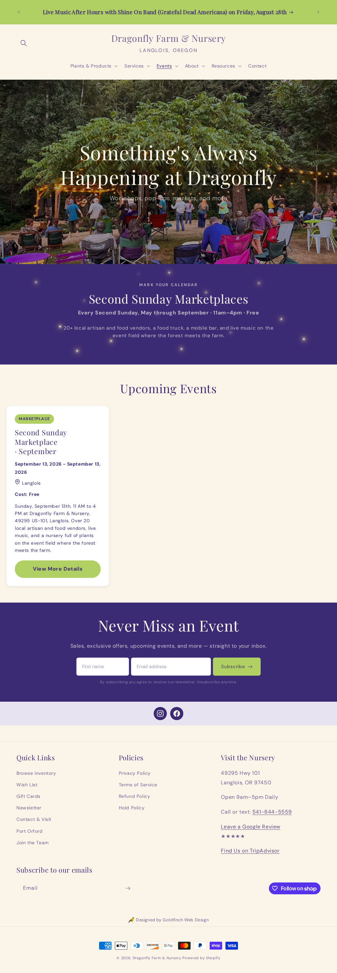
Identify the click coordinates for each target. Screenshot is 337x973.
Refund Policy (134, 796)
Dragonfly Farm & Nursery (157, 958)
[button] (23, 43)
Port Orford (29, 831)
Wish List (26, 785)
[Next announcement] (318, 12)
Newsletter (28, 808)
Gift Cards (28, 796)
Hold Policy (132, 808)
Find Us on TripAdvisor (250, 850)
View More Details (58, 568)
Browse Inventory (36, 773)
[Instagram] (160, 713)
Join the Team (32, 843)
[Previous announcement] (19, 12)
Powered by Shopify (201, 958)
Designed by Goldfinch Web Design (172, 920)
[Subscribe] (127, 888)
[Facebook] (176, 713)
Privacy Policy (135, 773)
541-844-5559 (272, 811)
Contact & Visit (33, 819)
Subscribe (233, 666)
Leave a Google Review (250, 826)
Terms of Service (138, 785)
